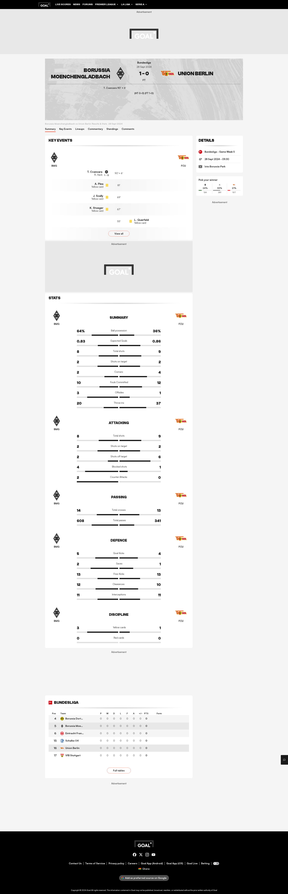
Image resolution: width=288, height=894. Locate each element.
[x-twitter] (140, 855)
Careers (132, 863)
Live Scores (63, 4)
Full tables (119, 770)
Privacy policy (116, 863)
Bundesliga (144, 62)
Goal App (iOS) (174, 863)
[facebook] (134, 855)
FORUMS (87, 4)
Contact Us (75, 863)
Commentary (95, 129)
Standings (112, 129)
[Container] (87, 73)
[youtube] (153, 855)
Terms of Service (95, 863)
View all (118, 233)
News (76, 4)
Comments (128, 129)
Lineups (79, 129)
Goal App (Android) (152, 863)
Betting (205, 863)
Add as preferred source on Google (145, 877)
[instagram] (147, 855)
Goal (89, 890)
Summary (50, 129)
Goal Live (192, 863)
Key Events (65, 129)
